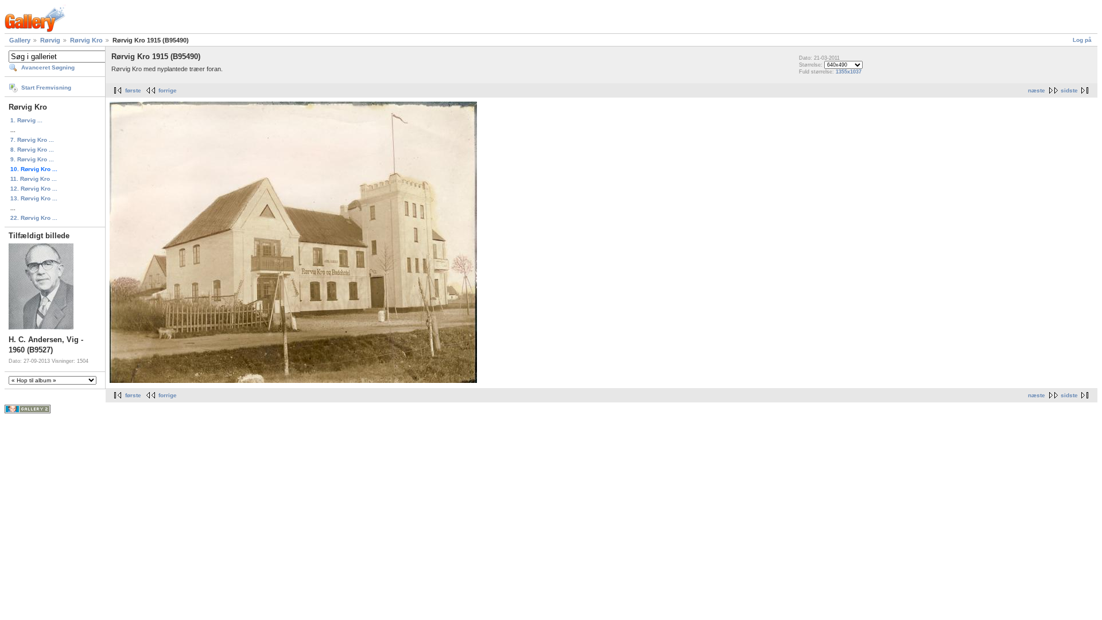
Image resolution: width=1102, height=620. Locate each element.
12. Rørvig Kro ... (33, 188)
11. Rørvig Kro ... (33, 179)
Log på (1082, 40)
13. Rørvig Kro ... (33, 198)
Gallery (19, 40)
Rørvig (50, 40)
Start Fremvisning (46, 87)
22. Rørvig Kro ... (33, 218)
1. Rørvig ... (26, 120)
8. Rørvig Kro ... (32, 149)
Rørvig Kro (86, 40)
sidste (1069, 90)
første (133, 90)
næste (1036, 90)
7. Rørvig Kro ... (32, 140)
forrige (167, 90)
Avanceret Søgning (48, 67)
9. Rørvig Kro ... (32, 159)
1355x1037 (849, 72)
